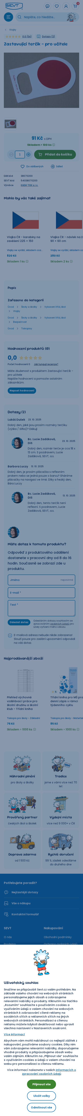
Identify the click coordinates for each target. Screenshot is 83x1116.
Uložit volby (41, 1096)
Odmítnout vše (41, 1107)
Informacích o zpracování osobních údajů (49, 1072)
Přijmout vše (41, 1084)
